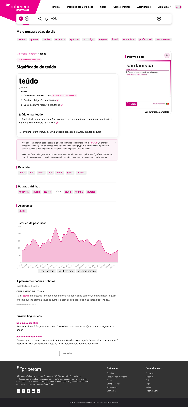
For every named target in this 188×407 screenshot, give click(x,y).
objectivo (60, 39)
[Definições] (159, 18)
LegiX (148, 384)
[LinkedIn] (33, 392)
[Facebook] (18, 392)
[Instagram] (23, 392)
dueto (22, 211)
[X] (38, 392)
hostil (115, 39)
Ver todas (67, 353)
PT (21, 18)
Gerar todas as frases (30, 60)
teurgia (79, 191)
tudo (32, 172)
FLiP (147, 380)
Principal (110, 373)
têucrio (36, 191)
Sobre (103, 6)
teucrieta (24, 191)
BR (27, 18)
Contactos (150, 373)
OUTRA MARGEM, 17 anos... (31, 291)
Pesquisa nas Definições (80, 6)
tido (50, 172)
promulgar (89, 39)
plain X (148, 387)
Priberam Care (152, 391)
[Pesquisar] (40, 18)
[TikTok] (28, 392)
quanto (34, 39)
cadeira (21, 39)
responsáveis (163, 39)
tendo (41, 172)
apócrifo (74, 39)
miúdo (60, 172)
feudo (22, 172)
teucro (47, 191)
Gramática (163, 6)
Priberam (149, 377)
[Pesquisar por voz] (46, 18)
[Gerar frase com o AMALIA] (57, 100)
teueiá (68, 191)
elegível (103, 39)
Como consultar (121, 6)
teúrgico (91, 191)
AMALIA (94, 142)
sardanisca (128, 39)
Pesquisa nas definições (117, 377)
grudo (70, 172)
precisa (46, 39)
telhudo (81, 172)
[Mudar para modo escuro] (178, 7)
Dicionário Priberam (26, 53)
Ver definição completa (157, 112)
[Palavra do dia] (167, 55)
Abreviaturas (144, 6)
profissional (145, 39)
